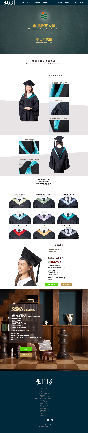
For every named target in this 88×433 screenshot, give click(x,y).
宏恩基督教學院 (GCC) (44, 410)
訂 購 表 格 (66, 284)
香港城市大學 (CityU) (44, 400)
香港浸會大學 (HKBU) (44, 401)
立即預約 (25, 349)
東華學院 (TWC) (44, 406)
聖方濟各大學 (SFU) (44, 415)
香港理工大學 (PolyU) (44, 396)
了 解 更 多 (26, 354)
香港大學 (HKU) (44, 391)
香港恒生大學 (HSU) (44, 405)
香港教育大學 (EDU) (44, 413)
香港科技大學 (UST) (44, 395)
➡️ (52, 272)
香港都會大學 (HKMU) (44, 408)
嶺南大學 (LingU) (44, 412)
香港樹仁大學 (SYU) (44, 403)
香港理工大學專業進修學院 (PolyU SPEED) (44, 398)
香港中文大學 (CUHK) (44, 393)
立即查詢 (50, 284)
